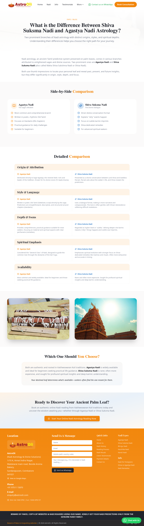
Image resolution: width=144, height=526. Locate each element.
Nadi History (101, 446)
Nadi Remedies (123, 468)
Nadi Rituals (101, 452)
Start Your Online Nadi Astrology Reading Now (74, 418)
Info (56, 4)
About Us (100, 443)
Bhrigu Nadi (122, 446)
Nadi (49, 4)
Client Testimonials (104, 456)
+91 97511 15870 (15, 487)
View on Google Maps (18, 478)
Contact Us (101, 462)
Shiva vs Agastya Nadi (126, 465)
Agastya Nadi (123, 440)
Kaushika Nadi (123, 449)
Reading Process (103, 449)
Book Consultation (125, 4)
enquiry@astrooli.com (17, 495)
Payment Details (103, 459)
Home (40, 4)
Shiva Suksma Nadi (125, 443)
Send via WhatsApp (64, 470)
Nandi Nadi (122, 452)
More (79, 4)
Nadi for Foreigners (125, 462)
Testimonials (67, 4)
